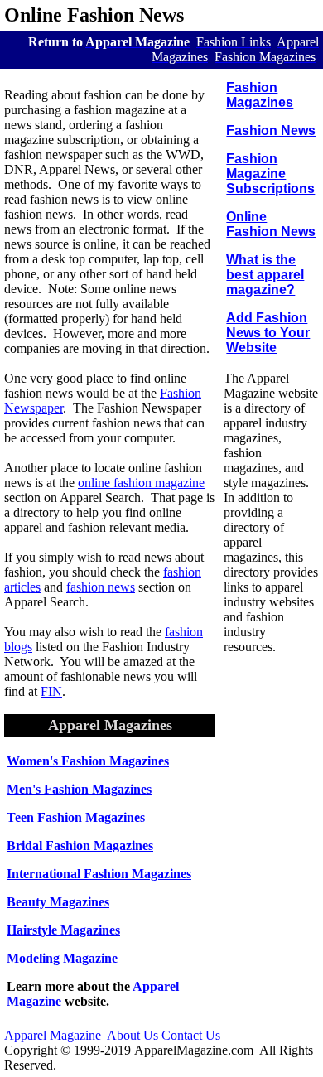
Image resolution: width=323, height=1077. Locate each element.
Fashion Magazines (259, 94)
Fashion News (271, 130)
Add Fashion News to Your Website (268, 333)
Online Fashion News (271, 224)
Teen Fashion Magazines (76, 817)
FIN (51, 691)
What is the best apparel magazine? (265, 275)
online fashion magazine (141, 483)
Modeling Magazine (62, 958)
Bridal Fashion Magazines (80, 845)
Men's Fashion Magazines (79, 789)
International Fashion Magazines (99, 874)
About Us (132, 1035)
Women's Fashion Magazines (88, 761)
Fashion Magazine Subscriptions (270, 174)
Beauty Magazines (58, 902)
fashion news (100, 587)
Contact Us (191, 1035)
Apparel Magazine (52, 1035)
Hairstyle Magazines (63, 930)
